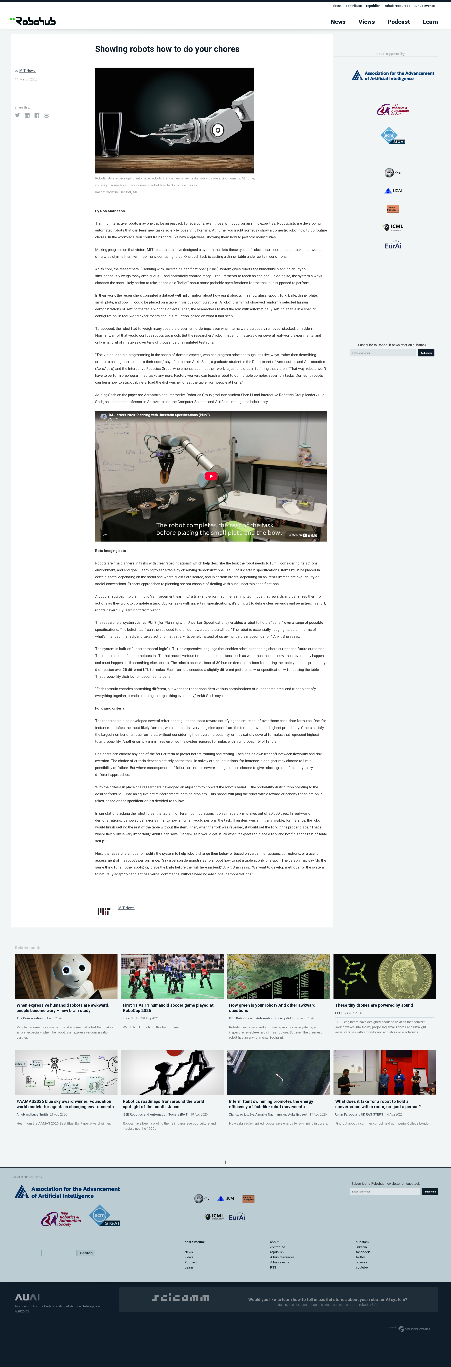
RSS (273, 1267)
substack (362, 1242)
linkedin (361, 1247)
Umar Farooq (344, 1114)
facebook (363, 1252)
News (338, 21)
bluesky (361, 1262)
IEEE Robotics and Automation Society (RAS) (262, 1018)
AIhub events (425, 6)
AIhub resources (397, 6)
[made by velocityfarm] (410, 1329)
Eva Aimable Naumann (265, 1114)
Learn (430, 21)
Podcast (399, 21)
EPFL (339, 1013)
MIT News (27, 70)
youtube (362, 1267)
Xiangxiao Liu (238, 1114)
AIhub (21, 1114)
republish (373, 6)
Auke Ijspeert (297, 1114)
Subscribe (426, 353)
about (336, 6)
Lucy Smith (131, 1018)
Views (367, 21)
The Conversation (30, 1018)
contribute (354, 6)
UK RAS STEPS (372, 1114)
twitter (360, 1257)
